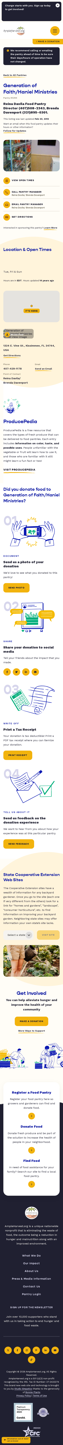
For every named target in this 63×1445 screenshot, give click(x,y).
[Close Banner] (58, 5)
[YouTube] (55, 1350)
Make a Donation (49, 41)
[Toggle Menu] (55, 31)
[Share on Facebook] (7, 672)
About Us (31, 1271)
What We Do (31, 1255)
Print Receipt (17, 755)
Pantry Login (31, 1294)
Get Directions (12, 355)
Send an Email (43, 368)
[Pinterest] (36, 1350)
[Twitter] (8, 1350)
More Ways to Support (31, 1030)
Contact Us (31, 1286)
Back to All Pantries (15, 75)
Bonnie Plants (32, 1392)
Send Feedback (18, 844)
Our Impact (31, 1263)
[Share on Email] (35, 672)
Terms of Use (40, 1395)
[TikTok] (31, 1359)
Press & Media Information (31, 1278)
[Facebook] (17, 1350)
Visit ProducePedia (19, 469)
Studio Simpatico (23, 1388)
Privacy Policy (23, 1395)
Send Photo (16, 587)
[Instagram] (27, 1350)
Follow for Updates (14, 130)
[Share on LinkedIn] (26, 672)
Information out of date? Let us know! (18, 1440)
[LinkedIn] (45, 1350)
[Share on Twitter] (16, 672)
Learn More (50, 227)
